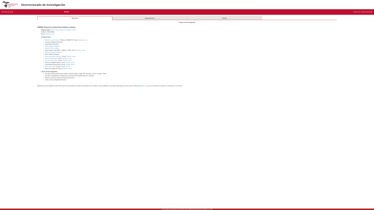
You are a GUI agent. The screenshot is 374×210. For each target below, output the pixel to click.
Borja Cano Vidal (50, 66)
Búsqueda (75, 18)
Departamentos (149, 18)
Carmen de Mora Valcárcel (53, 56)
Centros (224, 18)
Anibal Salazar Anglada (52, 46)
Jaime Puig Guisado (51, 58)
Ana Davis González (51, 60)
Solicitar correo (50, 34)
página (143, 86)
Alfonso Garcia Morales (52, 40)
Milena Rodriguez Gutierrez (53, 52)
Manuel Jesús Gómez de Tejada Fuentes (63, 30)
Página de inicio (8, 12)
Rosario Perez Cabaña (52, 48)
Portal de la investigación (362, 12)
